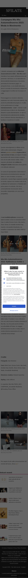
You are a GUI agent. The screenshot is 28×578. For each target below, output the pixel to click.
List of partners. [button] (17, 294)
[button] (14, 286)
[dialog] (14, 289)
